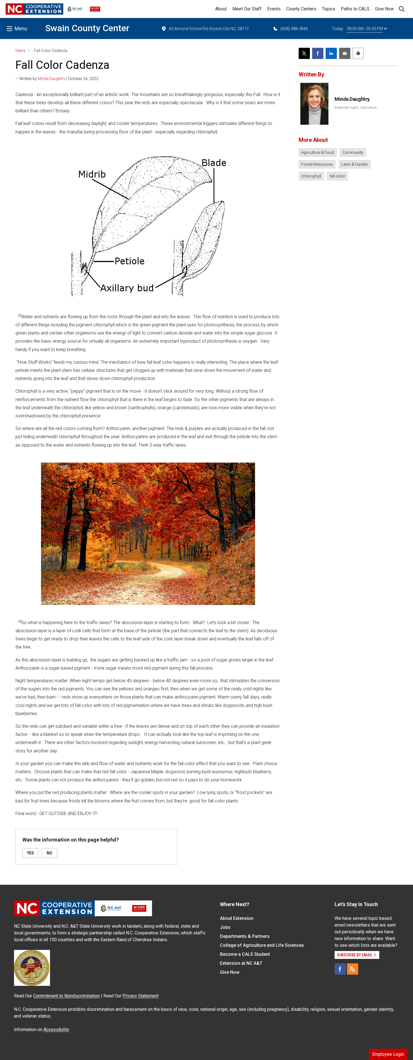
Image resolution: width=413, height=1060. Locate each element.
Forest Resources (317, 164)
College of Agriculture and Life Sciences (262, 945)
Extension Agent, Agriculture (355, 108)
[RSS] (352, 969)
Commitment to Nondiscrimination (66, 995)
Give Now (384, 9)
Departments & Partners (245, 936)
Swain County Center (87, 28)
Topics (328, 9)
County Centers (301, 9)
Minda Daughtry (51, 78)
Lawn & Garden (354, 164)
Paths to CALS (355, 9)
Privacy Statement (140, 995)
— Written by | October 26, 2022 (56, 78)
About (221, 9)
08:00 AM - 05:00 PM (365, 28)
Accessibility (56, 1029)
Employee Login (388, 1054)
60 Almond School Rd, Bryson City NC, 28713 (209, 28)
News (20, 50)
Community (352, 152)
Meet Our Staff (247, 9)
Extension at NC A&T (241, 963)
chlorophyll (311, 176)
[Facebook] (340, 969)
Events (274, 9)
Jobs (225, 927)
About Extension (236, 918)
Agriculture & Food (317, 152)
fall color (337, 176)
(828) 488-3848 (294, 28)
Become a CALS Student (245, 954)
